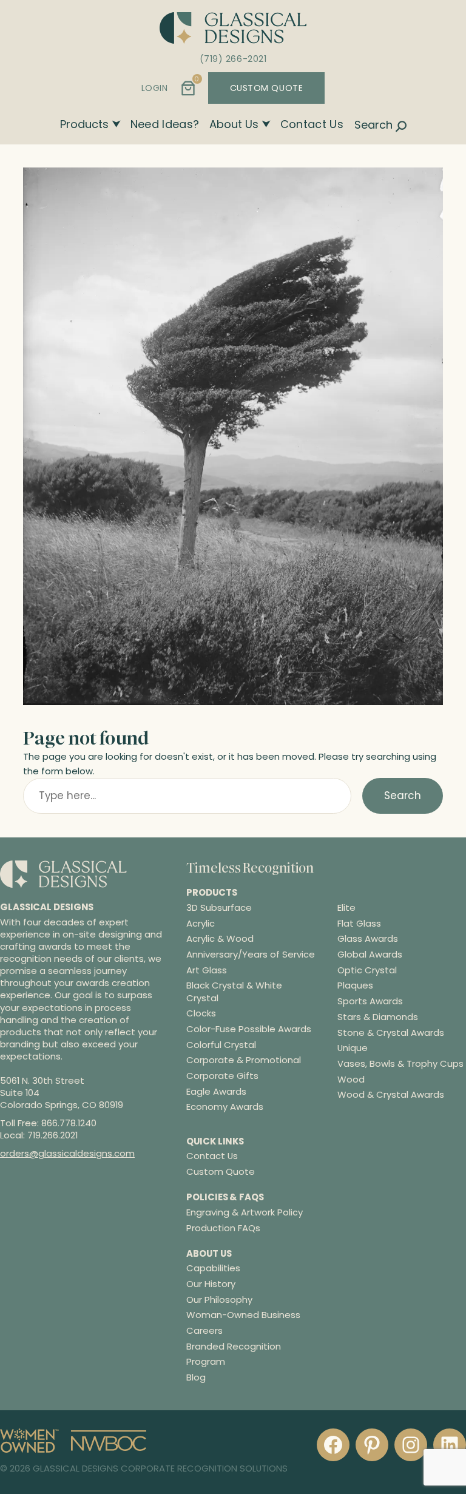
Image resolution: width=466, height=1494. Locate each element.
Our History (210, 1283)
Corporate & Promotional (243, 1060)
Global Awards (369, 954)
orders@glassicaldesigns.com (67, 1153)
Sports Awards (370, 1001)
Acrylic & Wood (220, 939)
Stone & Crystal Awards (390, 1033)
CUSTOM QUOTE (266, 88)
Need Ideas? (165, 124)
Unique (352, 1048)
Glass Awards (367, 939)
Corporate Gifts (222, 1076)
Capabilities (213, 1268)
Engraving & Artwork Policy (244, 1212)
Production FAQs (223, 1228)
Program (205, 1361)
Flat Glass (359, 924)
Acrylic (200, 924)
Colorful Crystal (221, 1045)
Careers (204, 1330)
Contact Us (312, 124)
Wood (351, 1079)
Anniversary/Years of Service (250, 954)
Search (402, 795)
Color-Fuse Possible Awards (248, 1029)
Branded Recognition (233, 1346)
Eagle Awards (216, 1092)
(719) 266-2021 (233, 59)
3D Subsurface (219, 908)
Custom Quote (220, 1171)
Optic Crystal (367, 970)
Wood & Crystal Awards (390, 1095)
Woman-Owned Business (243, 1314)
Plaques (355, 985)
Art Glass (206, 970)
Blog (196, 1377)
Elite (346, 908)
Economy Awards (224, 1107)
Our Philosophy (219, 1299)
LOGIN (154, 88)
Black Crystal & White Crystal (234, 991)
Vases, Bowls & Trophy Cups (400, 1064)
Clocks (201, 1013)
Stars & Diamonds (377, 1017)
